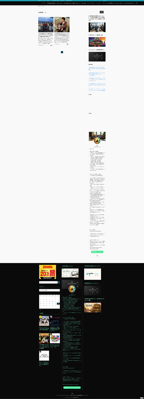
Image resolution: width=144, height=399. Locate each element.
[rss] (105, 0)
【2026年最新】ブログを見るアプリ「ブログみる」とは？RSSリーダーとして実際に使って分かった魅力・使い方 (97, 79)
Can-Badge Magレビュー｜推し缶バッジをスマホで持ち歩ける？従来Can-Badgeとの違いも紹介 (97, 85)
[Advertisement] (97, 104)
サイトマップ (85, 395)
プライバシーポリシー (65, 395)
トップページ (59, 395)
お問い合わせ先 (73, 395)
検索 (101, 12)
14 (52, 301)
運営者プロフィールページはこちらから (72, 387)
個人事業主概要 (79, 395)
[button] (141, 397)
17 (40, 303)
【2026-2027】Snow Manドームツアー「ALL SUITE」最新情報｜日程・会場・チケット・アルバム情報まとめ (97, 74)
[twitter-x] (103, 0)
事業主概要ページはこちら (97, 251)
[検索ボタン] (137, 3)
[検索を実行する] (59, 282)
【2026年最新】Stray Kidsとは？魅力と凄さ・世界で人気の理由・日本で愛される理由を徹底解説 (97, 68)
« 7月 (40, 309)
